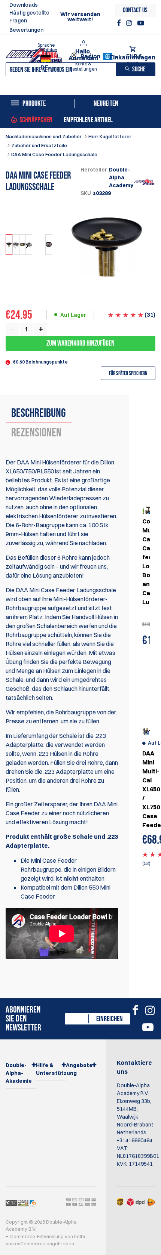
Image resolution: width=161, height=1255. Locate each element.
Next (26, 246)
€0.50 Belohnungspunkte (40, 362)
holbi (80, 1236)
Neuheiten (106, 103)
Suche (139, 69)
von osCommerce (26, 1243)
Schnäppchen (35, 119)
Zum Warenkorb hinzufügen (80, 343)
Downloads (23, 4)
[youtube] (140, 23)
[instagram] (130, 23)
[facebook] (119, 23)
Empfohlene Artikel (88, 119)
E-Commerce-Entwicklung (35, 1236)
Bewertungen (26, 30)
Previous (15, 246)
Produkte (34, 103)
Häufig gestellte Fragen (29, 16)
